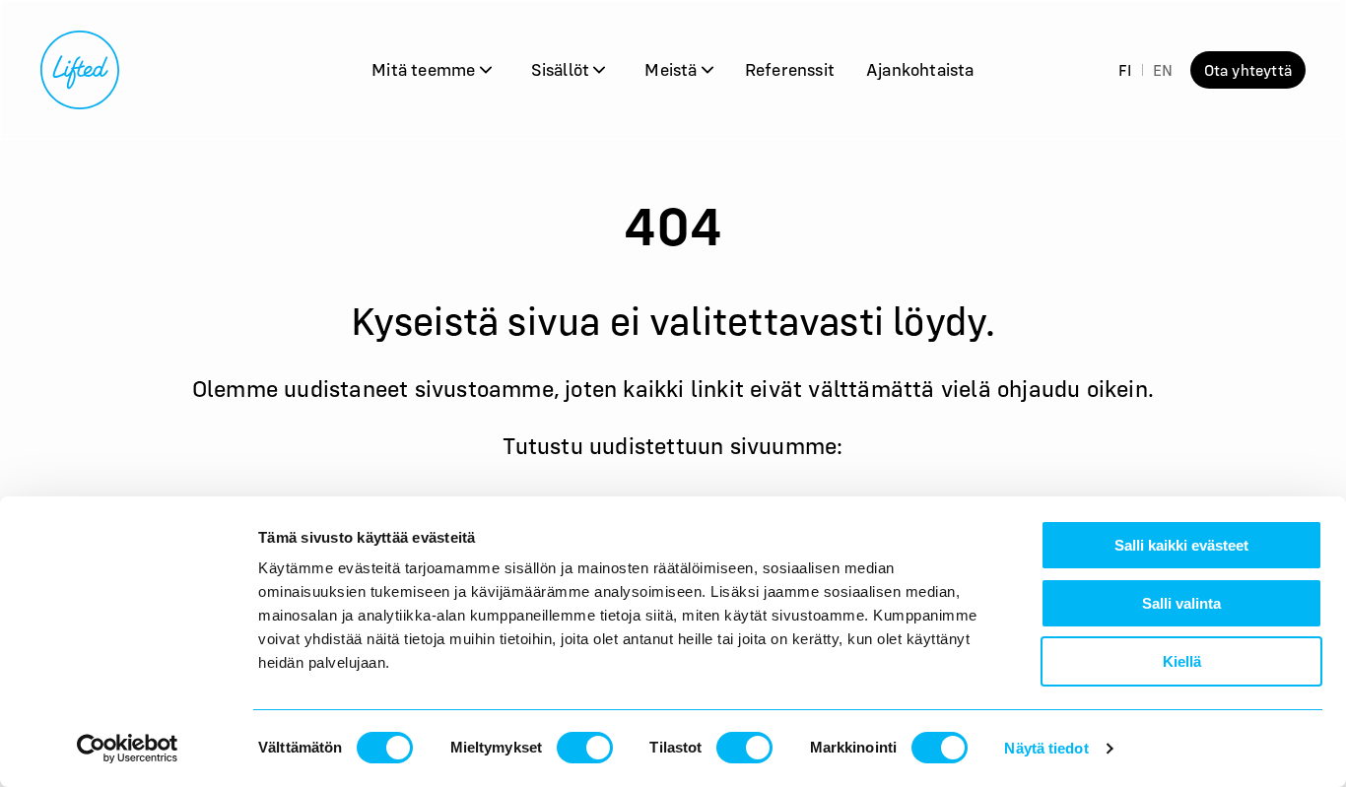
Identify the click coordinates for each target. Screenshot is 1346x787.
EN (1163, 70)
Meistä (672, 69)
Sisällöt (562, 69)
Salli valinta (1181, 603)
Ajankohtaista (920, 69)
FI (1124, 70)
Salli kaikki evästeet (1181, 545)
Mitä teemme (425, 69)
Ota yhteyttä (1248, 70)
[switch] (585, 747)
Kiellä (1182, 661)
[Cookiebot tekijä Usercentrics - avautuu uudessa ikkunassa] (127, 748)
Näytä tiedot (1046, 748)
